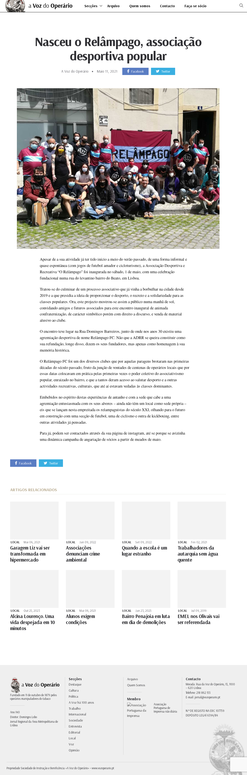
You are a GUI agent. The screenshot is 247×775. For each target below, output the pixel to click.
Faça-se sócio (195, 6)
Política (73, 696)
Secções (90, 6)
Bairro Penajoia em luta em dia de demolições (146, 619)
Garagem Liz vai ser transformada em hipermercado (29, 553)
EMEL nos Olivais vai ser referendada (198, 619)
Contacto (167, 6)
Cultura (74, 690)
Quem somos (139, 6)
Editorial (74, 732)
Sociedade (76, 720)
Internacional (77, 714)
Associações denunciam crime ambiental (83, 553)
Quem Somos (136, 685)
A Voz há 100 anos (81, 702)
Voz (71, 744)
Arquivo (113, 6)
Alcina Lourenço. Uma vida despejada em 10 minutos (32, 622)
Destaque (75, 684)
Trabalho (75, 708)
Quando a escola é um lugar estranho (144, 550)
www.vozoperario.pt (103, 768)
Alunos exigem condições (80, 619)
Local (15, 542)
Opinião (74, 750)
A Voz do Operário (75, 71)
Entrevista (75, 726)
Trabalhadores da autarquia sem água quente (198, 553)
